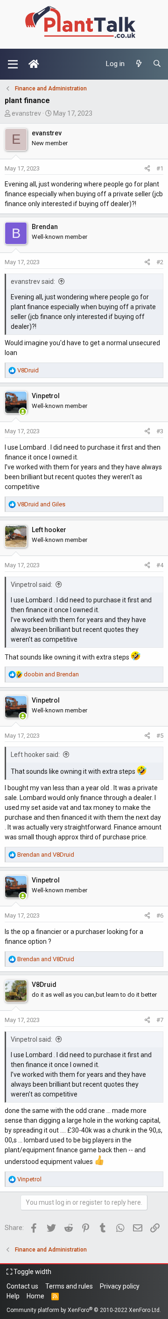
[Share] (147, 169)
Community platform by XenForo (84, 1310)
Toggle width (31, 1271)
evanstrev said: (33, 281)
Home (35, 1296)
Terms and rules (69, 1286)
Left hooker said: (35, 754)
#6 (159, 915)
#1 (159, 168)
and (41, 504)
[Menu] (13, 64)
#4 (159, 565)
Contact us (22, 1286)
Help (13, 1296)
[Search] (157, 64)
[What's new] (138, 64)
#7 (159, 1019)
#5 (159, 735)
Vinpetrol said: (31, 584)
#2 (159, 262)
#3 (159, 431)
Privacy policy (120, 1286)
